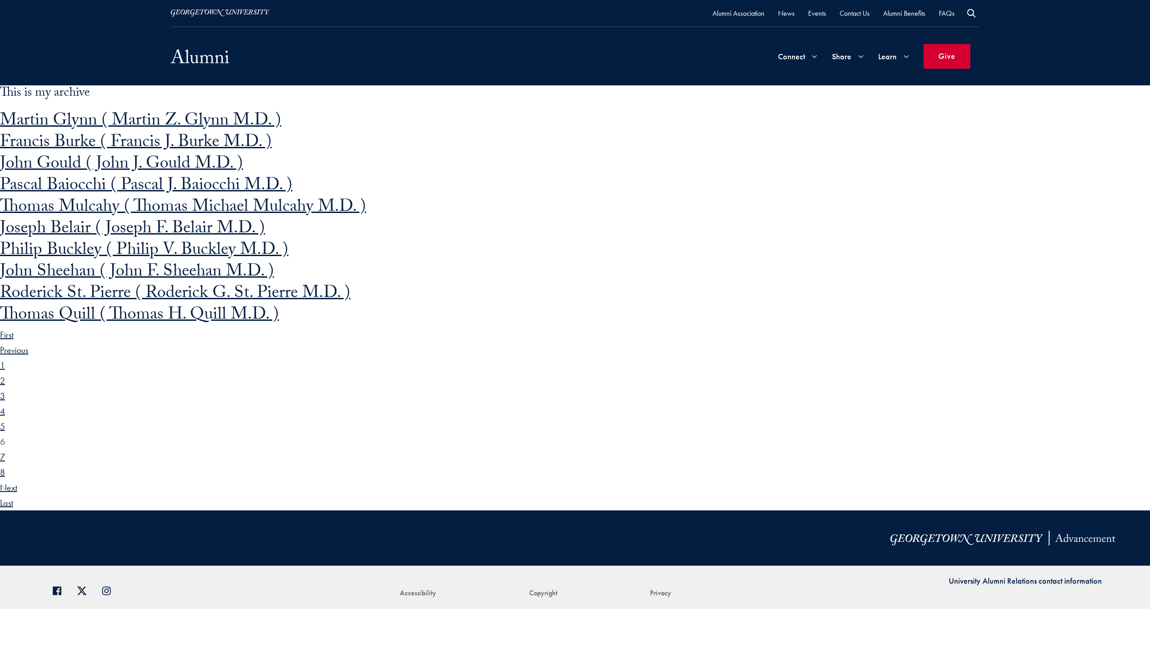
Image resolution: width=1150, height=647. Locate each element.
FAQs (947, 13)
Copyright (543, 593)
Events (817, 13)
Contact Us (855, 13)
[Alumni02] (200, 56)
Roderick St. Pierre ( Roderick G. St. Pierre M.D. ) (175, 294)
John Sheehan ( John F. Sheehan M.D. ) (137, 273)
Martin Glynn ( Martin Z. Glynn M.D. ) (140, 122)
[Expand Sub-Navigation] (814, 56)
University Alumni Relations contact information (1025, 581)
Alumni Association (738, 13)
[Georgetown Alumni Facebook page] (60, 590)
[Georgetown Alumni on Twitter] (85, 590)
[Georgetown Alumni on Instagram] (110, 590)
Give (946, 56)
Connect (791, 56)
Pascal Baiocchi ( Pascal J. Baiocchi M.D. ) (146, 186)
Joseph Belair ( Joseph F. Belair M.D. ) (132, 229)
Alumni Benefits (904, 13)
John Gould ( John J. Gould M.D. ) (121, 165)
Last (6, 503)
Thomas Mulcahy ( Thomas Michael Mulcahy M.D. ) (183, 208)
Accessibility (418, 593)
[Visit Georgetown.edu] (220, 13)
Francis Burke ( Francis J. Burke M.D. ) (136, 143)
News (786, 13)
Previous (14, 350)
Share (841, 56)
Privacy (660, 593)
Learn (887, 56)
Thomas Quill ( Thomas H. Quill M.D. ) (139, 316)
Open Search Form (971, 13)
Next (8, 487)
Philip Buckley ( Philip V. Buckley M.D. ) (144, 251)
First (6, 335)
